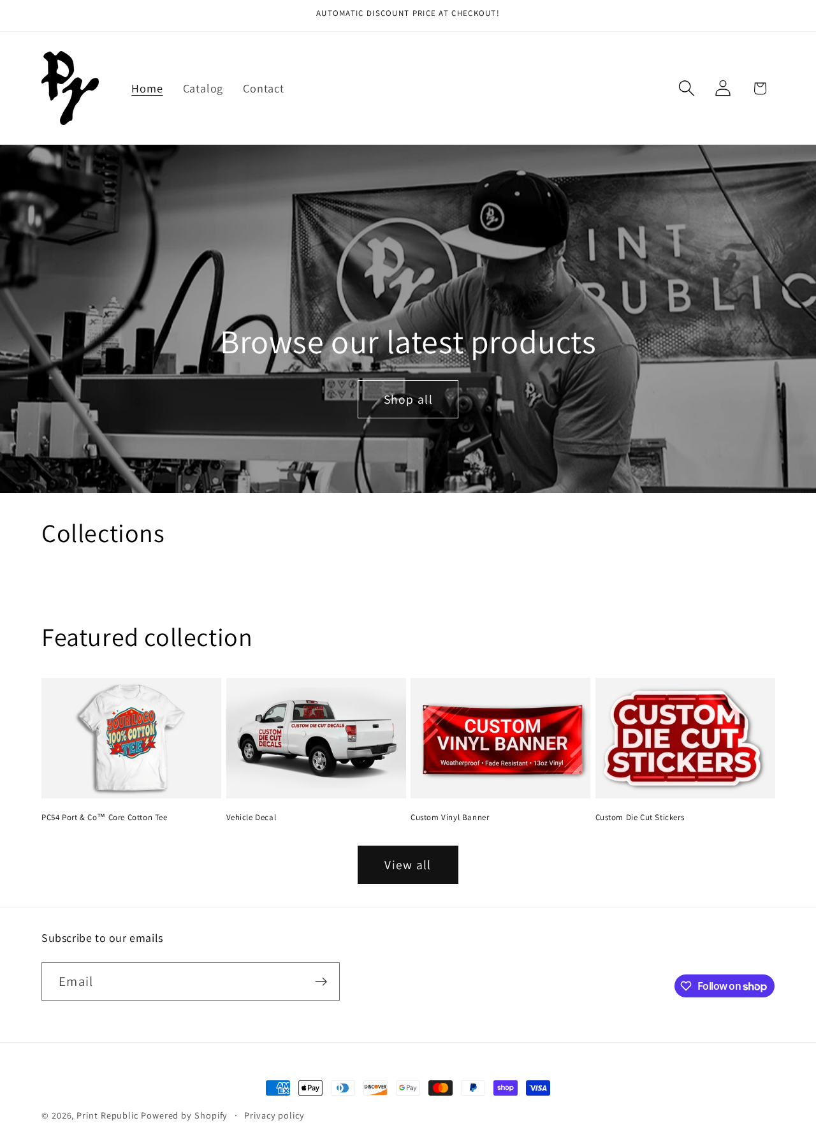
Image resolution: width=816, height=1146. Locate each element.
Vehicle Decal (251, 817)
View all (407, 864)
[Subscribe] (321, 981)
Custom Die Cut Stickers (640, 817)
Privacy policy (274, 1115)
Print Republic (107, 1115)
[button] (687, 88)
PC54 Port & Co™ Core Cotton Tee (104, 817)
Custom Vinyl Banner (450, 817)
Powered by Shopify (184, 1115)
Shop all (407, 398)
